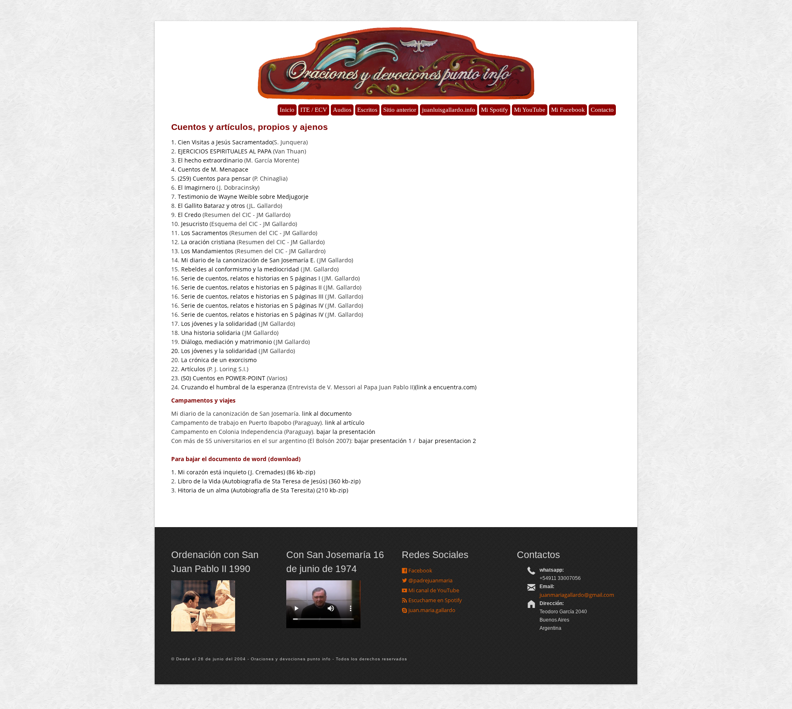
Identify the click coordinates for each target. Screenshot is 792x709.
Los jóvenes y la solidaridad (219, 323)
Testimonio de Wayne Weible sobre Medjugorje (243, 196)
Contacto (602, 109)
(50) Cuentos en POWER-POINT (223, 378)
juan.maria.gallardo (431, 610)
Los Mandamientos (207, 251)
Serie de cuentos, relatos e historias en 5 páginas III (252, 296)
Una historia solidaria (210, 333)
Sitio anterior (399, 109)
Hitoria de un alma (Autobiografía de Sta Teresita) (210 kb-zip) (263, 490)
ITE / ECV (313, 109)
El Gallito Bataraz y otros (210, 206)
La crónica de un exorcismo (219, 360)
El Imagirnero (196, 187)
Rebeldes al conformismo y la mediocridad (240, 269)
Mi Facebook (568, 109)
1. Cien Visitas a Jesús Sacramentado (221, 142)
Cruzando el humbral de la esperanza (233, 387)
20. (176, 351)
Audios (342, 109)
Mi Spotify (494, 109)
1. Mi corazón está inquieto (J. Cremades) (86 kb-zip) (243, 472)
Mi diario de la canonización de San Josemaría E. (248, 260)
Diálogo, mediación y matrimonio (226, 342)
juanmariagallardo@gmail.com (577, 594)
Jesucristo (194, 224)
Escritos (367, 109)
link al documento (326, 413)
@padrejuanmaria (430, 580)
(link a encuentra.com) (445, 387)
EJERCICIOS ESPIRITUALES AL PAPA (224, 151)
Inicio (287, 109)
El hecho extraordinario (210, 160)
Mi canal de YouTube (433, 590)
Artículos (193, 369)
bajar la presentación (345, 432)
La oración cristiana (208, 242)
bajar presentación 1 (383, 441)
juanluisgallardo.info (448, 109)
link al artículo (344, 422)
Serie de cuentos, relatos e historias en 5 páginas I (250, 278)
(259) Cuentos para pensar (214, 178)
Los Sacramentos (204, 233)
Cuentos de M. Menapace (213, 169)
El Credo (189, 215)
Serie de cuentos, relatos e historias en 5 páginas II (251, 287)
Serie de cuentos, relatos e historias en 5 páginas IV (252, 305)
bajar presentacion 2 (448, 441)
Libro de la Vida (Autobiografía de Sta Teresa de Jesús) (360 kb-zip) (270, 481)
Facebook (419, 570)
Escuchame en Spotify (434, 600)
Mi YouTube (529, 109)
